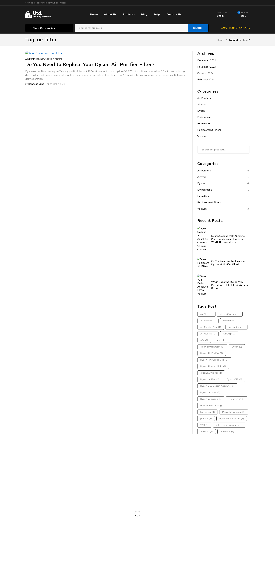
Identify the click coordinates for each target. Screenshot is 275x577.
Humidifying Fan (232, 540)
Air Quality (207, 333)
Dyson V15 (234, 379)
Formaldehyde (36, 540)
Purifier (105, 547)
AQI (204, 340)
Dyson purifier (209, 379)
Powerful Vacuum (233, 411)
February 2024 (205, 79)
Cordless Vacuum (143, 527)
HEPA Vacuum (170, 540)
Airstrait (52, 527)
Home (220, 40)
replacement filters (231, 418)
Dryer (164, 527)
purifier (206, 418)
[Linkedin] (202, 486)
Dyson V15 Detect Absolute (217, 385)
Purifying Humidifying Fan (173, 547)
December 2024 (206, 60)
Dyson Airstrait (197, 527)
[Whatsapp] (209, 486)
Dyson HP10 (79, 534)
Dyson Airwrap (221, 527)
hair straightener (60, 540)
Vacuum (206, 431)
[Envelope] (216, 486)
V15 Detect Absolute (229, 425)
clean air (222, 340)
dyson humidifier (211, 372)
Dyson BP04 (34, 534)
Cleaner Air (104, 527)
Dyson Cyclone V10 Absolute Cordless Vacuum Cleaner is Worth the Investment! (228, 239)
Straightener (230, 547)
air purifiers (236, 327)
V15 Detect (61, 554)
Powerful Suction (84, 547)
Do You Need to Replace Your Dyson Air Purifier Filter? (90, 64)
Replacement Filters (51, 59)
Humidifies (210, 540)
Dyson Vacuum (210, 392)
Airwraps (85, 527)
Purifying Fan (145, 547)
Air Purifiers (32, 59)
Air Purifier (207, 320)
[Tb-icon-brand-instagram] (188, 486)
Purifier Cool (123, 547)
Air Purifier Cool (210, 327)
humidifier (207, 411)
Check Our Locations (39, 481)
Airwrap (202, 104)
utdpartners (36, 84)
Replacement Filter (205, 547)
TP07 (31, 554)
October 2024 (205, 73)
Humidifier (191, 540)
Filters (240, 534)
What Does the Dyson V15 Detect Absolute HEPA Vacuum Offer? (229, 285)
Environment (204, 117)
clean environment (212, 346)
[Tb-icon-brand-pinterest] (195, 486)
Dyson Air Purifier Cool (214, 359)
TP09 (45, 554)
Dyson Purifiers (124, 534)
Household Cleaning (212, 405)
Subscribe (238, 475)
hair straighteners (87, 540)
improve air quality (38, 547)
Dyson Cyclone (57, 534)
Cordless (122, 527)
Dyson (201, 110)
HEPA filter (236, 398)
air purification (230, 314)
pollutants (61, 547)
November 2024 (206, 66)
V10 (204, 425)
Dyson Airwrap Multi (213, 366)
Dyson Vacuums (210, 398)
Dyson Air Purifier (211, 353)
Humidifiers (203, 123)
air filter (206, 314)
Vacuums (202, 136)
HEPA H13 (149, 540)
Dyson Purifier (100, 534)
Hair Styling (110, 540)
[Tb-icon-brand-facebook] (180, 486)
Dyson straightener (150, 534)
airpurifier (230, 320)
